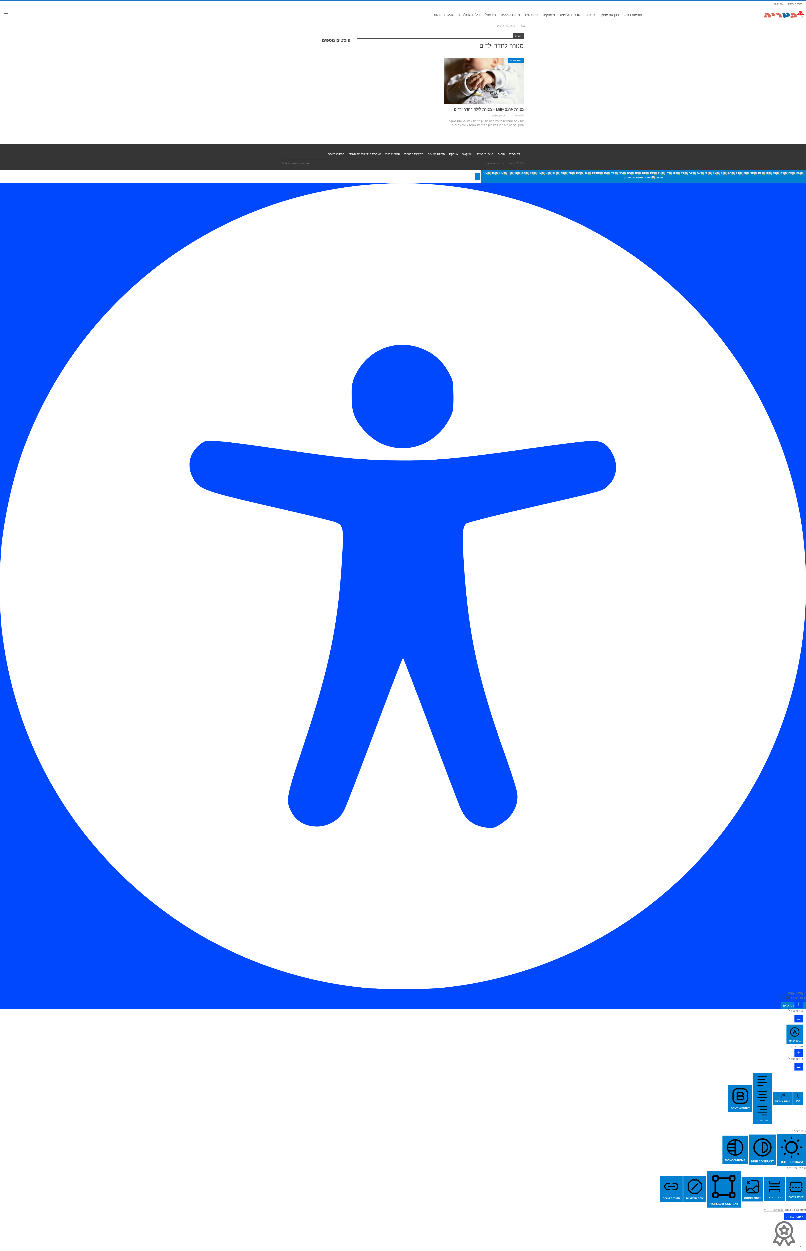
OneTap (785, 997)
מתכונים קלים (510, 15)
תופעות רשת (633, 15)
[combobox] (643, 176)
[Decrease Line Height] (798, 1067)
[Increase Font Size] (798, 1004)
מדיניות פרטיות (414, 154)
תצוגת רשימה (436, 154)
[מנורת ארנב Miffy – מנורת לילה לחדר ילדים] (484, 81)
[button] (477, 176)
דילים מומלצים (469, 15)
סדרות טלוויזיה (570, 15)
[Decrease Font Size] (798, 1018)
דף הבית (514, 154)
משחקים (549, 15)
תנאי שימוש (392, 154)
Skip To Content (795, 1209)
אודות (501, 154)
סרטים (590, 15)
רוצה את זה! (515, 60)
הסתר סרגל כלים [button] (793, 1005)
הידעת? (490, 15)
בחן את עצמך (609, 15)
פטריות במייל (795, 4)
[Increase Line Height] (798, 1053)
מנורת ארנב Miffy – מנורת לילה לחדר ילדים (489, 109)
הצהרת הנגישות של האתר (365, 154)
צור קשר (778, 4)
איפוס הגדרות (794, 1216)
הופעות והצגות (444, 15)
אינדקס (453, 154)
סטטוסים (531, 15)
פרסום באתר (336, 154)
